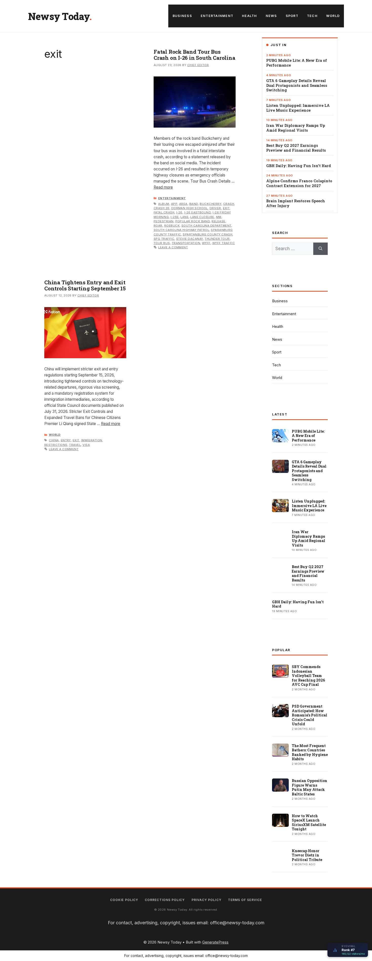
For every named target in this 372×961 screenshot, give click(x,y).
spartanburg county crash (207, 234)
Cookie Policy (124, 900)
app (174, 204)
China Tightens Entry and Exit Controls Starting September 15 (85, 285)
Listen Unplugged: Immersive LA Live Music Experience (298, 108)
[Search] (320, 249)
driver (215, 208)
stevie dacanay (189, 239)
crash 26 (162, 208)
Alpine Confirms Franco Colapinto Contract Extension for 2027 (299, 183)
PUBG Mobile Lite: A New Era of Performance (296, 63)
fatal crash (164, 212)
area (183, 204)
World (333, 16)
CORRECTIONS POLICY (165, 900)
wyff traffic (223, 243)
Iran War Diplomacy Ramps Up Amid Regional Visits (295, 128)
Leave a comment (173, 247)
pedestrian (164, 221)
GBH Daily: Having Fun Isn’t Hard (298, 166)
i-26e (175, 217)
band (193, 204)
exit (226, 208)
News (271, 16)
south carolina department (206, 225)
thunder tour (217, 239)
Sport (292, 16)
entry (66, 440)
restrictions (56, 445)
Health (249, 16)
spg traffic (164, 239)
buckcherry (210, 204)
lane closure (202, 217)
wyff (206, 243)
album (163, 204)
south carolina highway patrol (181, 230)
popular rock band (192, 221)
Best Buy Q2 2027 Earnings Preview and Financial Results (296, 148)
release (218, 221)
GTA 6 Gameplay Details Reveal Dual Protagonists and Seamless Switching (296, 85)
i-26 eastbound (197, 212)
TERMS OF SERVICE (245, 900)
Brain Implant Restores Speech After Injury (295, 203)
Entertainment (217, 16)
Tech (312, 16)
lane (184, 217)
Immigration (91, 440)
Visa (86, 445)
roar (158, 225)
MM (218, 217)
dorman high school (189, 208)
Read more (163, 187)
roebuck (172, 225)
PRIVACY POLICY (206, 900)
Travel (75, 445)
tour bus (162, 243)
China (54, 440)
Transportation (186, 243)
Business (182, 16)
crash (228, 204)
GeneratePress (215, 942)
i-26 (179, 212)
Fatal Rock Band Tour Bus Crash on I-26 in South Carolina (194, 54)
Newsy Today (58, 16)
